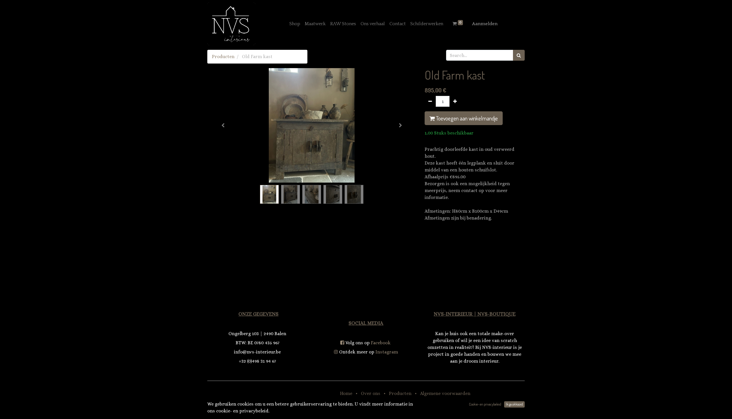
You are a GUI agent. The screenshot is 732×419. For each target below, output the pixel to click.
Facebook (381, 342)
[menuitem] (295, 23)
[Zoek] (519, 55)
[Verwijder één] (430, 101)
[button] (223, 125)
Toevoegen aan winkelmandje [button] (466, 118)
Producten (223, 56)
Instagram (386, 352)
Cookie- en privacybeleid (485, 404)
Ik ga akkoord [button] (514, 404)
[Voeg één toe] (455, 101)
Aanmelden (485, 23)
